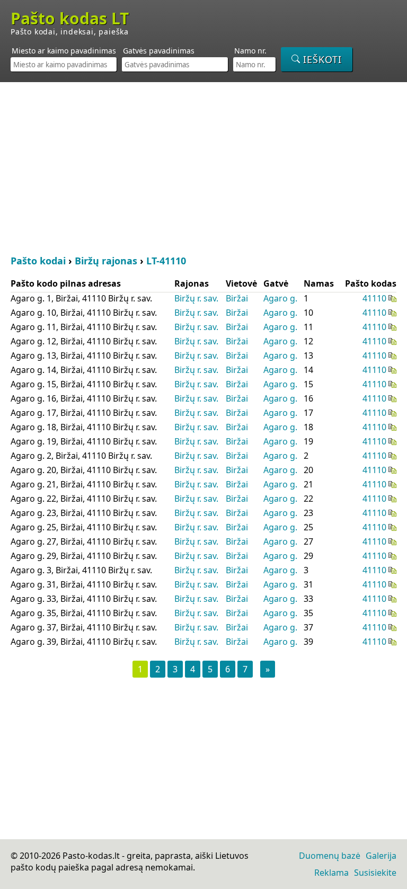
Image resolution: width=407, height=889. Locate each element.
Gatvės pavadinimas (158, 51)
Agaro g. (280, 298)
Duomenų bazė (329, 855)
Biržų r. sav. (196, 298)
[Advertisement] (203, 167)
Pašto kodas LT (70, 18)
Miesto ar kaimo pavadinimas (64, 51)
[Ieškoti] (316, 59)
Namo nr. (250, 51)
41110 (374, 298)
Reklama (331, 872)
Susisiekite (375, 872)
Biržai (237, 298)
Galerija (381, 855)
